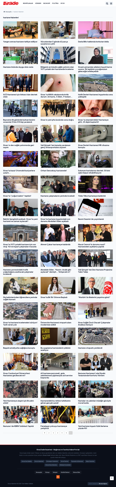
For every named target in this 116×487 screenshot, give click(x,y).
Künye (47, 472)
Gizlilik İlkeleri (65, 472)
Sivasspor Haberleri (52, 461)
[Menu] (111, 3)
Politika (55, 3)
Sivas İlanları (64, 461)
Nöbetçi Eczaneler (65, 465)
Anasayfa (8, 12)
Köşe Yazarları (90, 461)
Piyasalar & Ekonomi (77, 461)
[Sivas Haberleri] (10, 3)
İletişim (55, 472)
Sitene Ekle (76, 472)
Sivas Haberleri (39, 461)
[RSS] (58, 476)
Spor (62, 3)
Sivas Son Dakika (27, 461)
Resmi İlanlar (28, 3)
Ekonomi (46, 3)
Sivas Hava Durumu (51, 465)
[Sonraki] (70, 432)
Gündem (38, 3)
